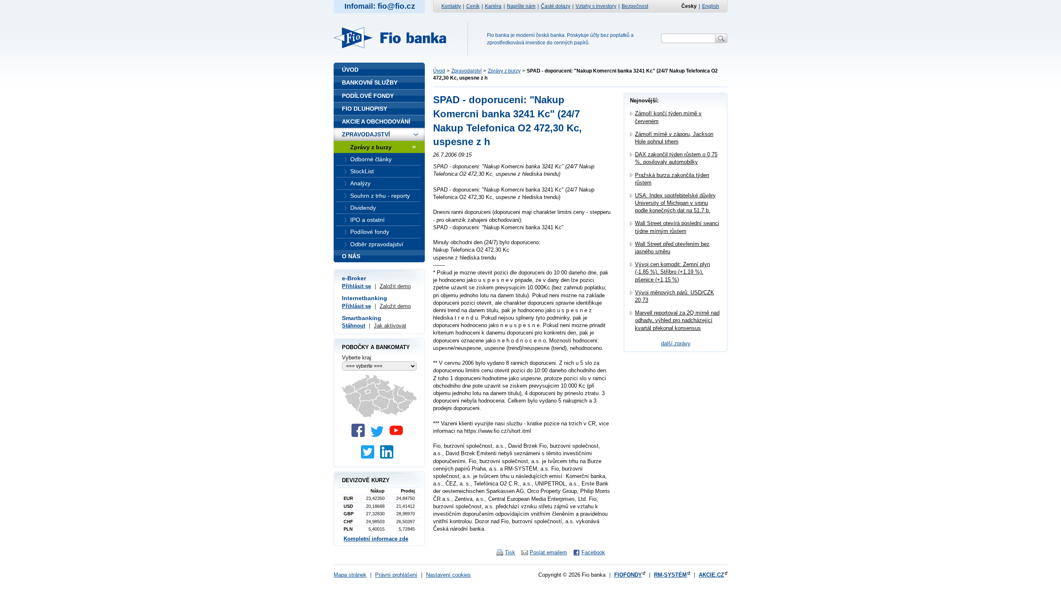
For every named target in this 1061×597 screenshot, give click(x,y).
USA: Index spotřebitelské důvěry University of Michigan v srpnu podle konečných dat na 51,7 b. (675, 203)
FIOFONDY (628, 575)
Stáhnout (353, 326)
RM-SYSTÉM (670, 575)
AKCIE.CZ (711, 575)
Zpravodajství (466, 71)
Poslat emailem (548, 552)
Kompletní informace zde (376, 539)
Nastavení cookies (448, 575)
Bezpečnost (635, 6)
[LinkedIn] (388, 457)
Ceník (473, 6)
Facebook (593, 552)
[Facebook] (360, 435)
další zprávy (675, 343)
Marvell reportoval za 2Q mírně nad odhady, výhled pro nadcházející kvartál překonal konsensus (677, 320)
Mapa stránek (350, 575)
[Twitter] (379, 435)
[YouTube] (398, 435)
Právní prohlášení (396, 575)
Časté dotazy (555, 6)
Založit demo (395, 286)
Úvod (439, 71)
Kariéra (493, 6)
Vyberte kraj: (357, 357)
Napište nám (521, 6)
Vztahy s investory (596, 6)
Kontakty (451, 6)
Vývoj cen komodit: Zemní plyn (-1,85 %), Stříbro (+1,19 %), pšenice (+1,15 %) (672, 271)
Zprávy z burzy (504, 71)
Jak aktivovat (390, 326)
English (710, 6)
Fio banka (395, 37)
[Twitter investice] (369, 457)
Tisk (510, 552)
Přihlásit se (356, 286)
